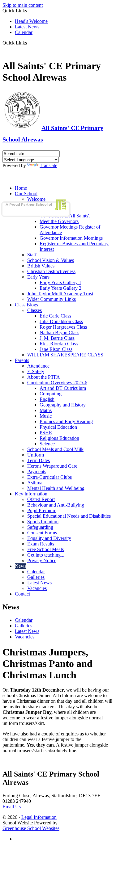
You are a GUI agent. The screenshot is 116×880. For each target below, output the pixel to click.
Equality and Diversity (49, 538)
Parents (22, 360)
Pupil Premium (41, 510)
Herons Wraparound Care (52, 466)
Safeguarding (40, 527)
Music (46, 416)
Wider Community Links (51, 299)
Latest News (27, 26)
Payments (36, 471)
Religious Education (59, 438)
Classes (34, 310)
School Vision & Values (50, 260)
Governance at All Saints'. (65, 215)
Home (21, 188)
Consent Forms (42, 532)
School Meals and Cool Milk (55, 449)
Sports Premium (42, 521)
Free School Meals (45, 549)
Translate (48, 165)
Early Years (38, 277)
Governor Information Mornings (71, 238)
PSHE (46, 432)
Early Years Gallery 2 (60, 288)
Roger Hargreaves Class (63, 327)
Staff (32, 254)
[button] (29, 42)
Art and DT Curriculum (63, 388)
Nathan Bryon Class (59, 332)
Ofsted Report (41, 499)
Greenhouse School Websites (30, 828)
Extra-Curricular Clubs (49, 477)
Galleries (36, 577)
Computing (51, 393)
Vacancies (37, 588)
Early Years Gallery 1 (60, 282)
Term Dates (38, 460)
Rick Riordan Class (59, 343)
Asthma (34, 482)
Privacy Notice (41, 560)
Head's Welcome (31, 21)
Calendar (23, 32)
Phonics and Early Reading (66, 421)
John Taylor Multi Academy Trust (60, 293)
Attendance (38, 365)
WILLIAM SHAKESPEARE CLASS (65, 354)
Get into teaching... (45, 555)
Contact (22, 593)
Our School (26, 193)
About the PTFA (43, 377)
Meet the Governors (59, 221)
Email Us (11, 806)
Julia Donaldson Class (61, 321)
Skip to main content (22, 5)
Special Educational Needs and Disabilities (69, 516)
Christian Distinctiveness (51, 271)
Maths (46, 410)
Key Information (31, 493)
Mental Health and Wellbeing (55, 488)
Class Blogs (26, 304)
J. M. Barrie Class (57, 338)
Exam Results (40, 543)
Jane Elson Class (56, 349)
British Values (40, 265)
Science (47, 443)
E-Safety (35, 371)
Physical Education (58, 427)
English (47, 399)
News (20, 566)
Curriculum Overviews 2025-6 (57, 382)
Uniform (35, 454)
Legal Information (39, 817)
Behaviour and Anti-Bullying (55, 504)
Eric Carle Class (55, 315)
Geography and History (63, 404)
